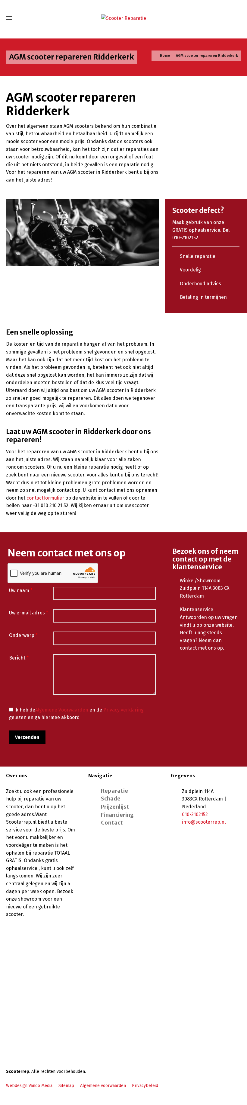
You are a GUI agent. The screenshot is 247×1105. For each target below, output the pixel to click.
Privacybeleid (145, 1085)
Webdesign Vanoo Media (29, 1085)
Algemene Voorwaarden (61, 710)
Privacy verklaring (123, 710)
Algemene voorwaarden (103, 1085)
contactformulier (45, 498)
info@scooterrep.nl (204, 822)
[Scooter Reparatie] (123, 18)
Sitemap (66, 1085)
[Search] (237, 18)
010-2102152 (195, 814)
